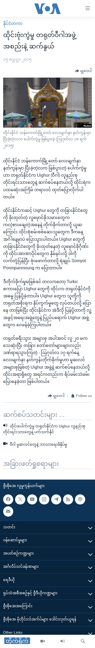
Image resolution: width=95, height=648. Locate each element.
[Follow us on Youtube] (32, 499)
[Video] (42, 641)
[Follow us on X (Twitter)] (20, 499)
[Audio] (62, 641)
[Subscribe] (8, 511)
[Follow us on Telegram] (56, 499)
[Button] (83, 71)
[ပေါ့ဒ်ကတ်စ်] (80, 499)
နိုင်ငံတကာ (12, 23)
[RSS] (68, 499)
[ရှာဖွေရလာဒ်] (83, 641)
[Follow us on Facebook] (8, 499)
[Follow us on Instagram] (44, 499)
